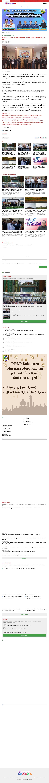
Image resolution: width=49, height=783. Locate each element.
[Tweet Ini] (38, 138)
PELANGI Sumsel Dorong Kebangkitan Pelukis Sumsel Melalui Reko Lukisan (11, 610)
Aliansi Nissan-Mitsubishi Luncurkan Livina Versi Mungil (14, 632)
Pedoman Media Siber (30, 778)
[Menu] (3, 3)
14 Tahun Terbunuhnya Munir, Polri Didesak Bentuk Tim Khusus (18, 343)
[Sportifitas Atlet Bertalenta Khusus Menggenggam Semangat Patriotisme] (36, 602)
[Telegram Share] (43, 138)
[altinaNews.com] (10, 3)
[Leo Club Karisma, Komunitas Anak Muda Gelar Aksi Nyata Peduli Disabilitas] (24, 580)
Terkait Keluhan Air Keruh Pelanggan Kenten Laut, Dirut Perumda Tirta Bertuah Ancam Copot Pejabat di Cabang (24, 538)
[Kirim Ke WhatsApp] (46, 138)
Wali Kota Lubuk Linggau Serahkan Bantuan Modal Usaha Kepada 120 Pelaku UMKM (20, 117)
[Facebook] (19, 774)
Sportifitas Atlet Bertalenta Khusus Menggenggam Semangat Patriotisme (36, 610)
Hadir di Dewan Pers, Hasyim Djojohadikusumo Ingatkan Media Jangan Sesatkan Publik (20, 119)
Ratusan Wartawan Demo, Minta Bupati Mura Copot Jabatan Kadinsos (17, 555)
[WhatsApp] (28, 774)
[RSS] (31, 774)
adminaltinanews (8, 41)
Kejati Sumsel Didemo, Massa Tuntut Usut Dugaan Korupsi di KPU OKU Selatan (18, 551)
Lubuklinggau (8, 35)
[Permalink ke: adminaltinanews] (3, 41)
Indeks (4, 778)
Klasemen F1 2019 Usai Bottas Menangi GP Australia (16, 346)
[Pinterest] (23, 774)
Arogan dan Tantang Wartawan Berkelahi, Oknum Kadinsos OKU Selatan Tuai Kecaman (21, 534)
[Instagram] (26, 774)
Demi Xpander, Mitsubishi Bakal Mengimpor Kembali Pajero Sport (17, 625)
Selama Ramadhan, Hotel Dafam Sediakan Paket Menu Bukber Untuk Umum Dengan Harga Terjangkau (24, 335)
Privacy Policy (15, 778)
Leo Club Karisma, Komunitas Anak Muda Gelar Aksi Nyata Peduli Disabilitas (18, 594)
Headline (5, 133)
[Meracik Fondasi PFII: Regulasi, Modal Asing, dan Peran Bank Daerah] (40, 161)
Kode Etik (9, 778)
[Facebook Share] (36, 138)
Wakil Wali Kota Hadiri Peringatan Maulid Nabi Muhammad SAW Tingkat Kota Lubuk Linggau (22, 115)
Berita (3, 35)
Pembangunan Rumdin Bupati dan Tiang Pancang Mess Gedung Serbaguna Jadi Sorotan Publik (22, 120)
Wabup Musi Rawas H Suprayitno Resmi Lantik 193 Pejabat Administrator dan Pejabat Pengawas (22, 122)
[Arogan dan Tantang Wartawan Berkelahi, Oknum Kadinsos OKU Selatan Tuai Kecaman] (24, 519)
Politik (12, 35)
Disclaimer (22, 778)
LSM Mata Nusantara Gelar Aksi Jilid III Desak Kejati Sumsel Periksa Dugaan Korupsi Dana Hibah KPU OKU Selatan (23, 548)
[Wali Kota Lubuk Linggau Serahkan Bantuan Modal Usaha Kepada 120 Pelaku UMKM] (24, 147)
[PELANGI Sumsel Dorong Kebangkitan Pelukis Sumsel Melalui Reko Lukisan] (13, 602)
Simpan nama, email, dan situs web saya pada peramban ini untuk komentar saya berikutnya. (22, 263)
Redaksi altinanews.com (41, 778)
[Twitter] (21, 774)
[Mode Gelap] (44, 3)
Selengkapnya (24, 321)
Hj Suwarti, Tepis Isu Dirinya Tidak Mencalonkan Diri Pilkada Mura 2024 (20, 339)
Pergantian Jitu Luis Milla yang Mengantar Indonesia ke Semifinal (19, 330)
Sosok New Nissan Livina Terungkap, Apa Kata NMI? (16, 350)
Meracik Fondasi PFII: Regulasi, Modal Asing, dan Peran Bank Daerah (16, 124)
